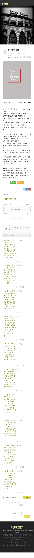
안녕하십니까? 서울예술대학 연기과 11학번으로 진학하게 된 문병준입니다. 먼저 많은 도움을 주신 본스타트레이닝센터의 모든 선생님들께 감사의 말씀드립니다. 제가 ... (10, 454)
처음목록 (6, 497)
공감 (13, 182)
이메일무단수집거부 (26, 530)
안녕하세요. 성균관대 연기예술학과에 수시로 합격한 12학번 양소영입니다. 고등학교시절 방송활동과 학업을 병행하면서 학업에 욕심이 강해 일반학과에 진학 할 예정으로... (10, 299)
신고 (10, 57)
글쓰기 (28, 497)
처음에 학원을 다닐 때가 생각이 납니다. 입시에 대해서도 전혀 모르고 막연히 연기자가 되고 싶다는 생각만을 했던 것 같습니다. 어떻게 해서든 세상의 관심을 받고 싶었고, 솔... (10, 248)
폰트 (25, 57)
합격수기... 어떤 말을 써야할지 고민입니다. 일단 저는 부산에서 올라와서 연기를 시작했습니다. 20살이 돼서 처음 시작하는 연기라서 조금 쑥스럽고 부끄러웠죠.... (10, 352)
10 (16, 505)
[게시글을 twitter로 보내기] (24, 189)
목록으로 (6, 194)
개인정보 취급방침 (6, 530)
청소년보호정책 (16, 530)
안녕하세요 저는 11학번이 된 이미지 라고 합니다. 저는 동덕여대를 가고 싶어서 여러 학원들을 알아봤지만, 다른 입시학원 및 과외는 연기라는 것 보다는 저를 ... (10, 428)
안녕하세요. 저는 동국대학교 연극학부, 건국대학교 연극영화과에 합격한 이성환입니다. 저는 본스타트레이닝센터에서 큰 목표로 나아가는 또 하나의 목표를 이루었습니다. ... (10, 274)
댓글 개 (6, 199)
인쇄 (15, 57)
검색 (27, 516)
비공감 (21, 182)
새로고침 (14, 497)
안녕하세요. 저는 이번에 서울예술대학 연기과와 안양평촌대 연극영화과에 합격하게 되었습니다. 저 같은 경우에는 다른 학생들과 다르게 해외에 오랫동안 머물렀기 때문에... (10, 378)
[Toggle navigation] (30, 2)
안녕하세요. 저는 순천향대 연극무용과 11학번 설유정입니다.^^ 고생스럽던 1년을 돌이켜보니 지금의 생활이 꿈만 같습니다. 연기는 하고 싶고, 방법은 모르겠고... (10, 479)
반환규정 (17, 532)
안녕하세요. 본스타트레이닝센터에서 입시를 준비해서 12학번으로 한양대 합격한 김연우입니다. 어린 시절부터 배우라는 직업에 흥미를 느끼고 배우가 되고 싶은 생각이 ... (10, 403)
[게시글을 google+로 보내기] (30, 189)
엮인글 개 (13, 199)
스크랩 (20, 57)
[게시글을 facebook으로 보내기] (27, 189)
